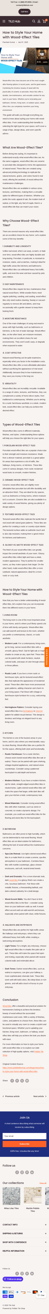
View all (42, 1183)
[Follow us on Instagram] (22, 1172)
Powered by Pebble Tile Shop (14, 1308)
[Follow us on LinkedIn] (32, 1172)
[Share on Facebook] (12, 1081)
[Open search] (33, 21)
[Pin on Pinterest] (17, 1081)
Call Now (24, 12)
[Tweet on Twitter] (22, 1081)
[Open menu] (4, 21)
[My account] (39, 21)
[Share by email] (27, 1081)
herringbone (28, 711)
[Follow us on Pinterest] (27, 1172)
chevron (39, 711)
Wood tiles (7, 1006)
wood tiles (13, 880)
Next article (38, 1096)
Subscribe (24, 1144)
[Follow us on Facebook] (17, 1172)
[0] (44, 21)
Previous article (12, 1096)
